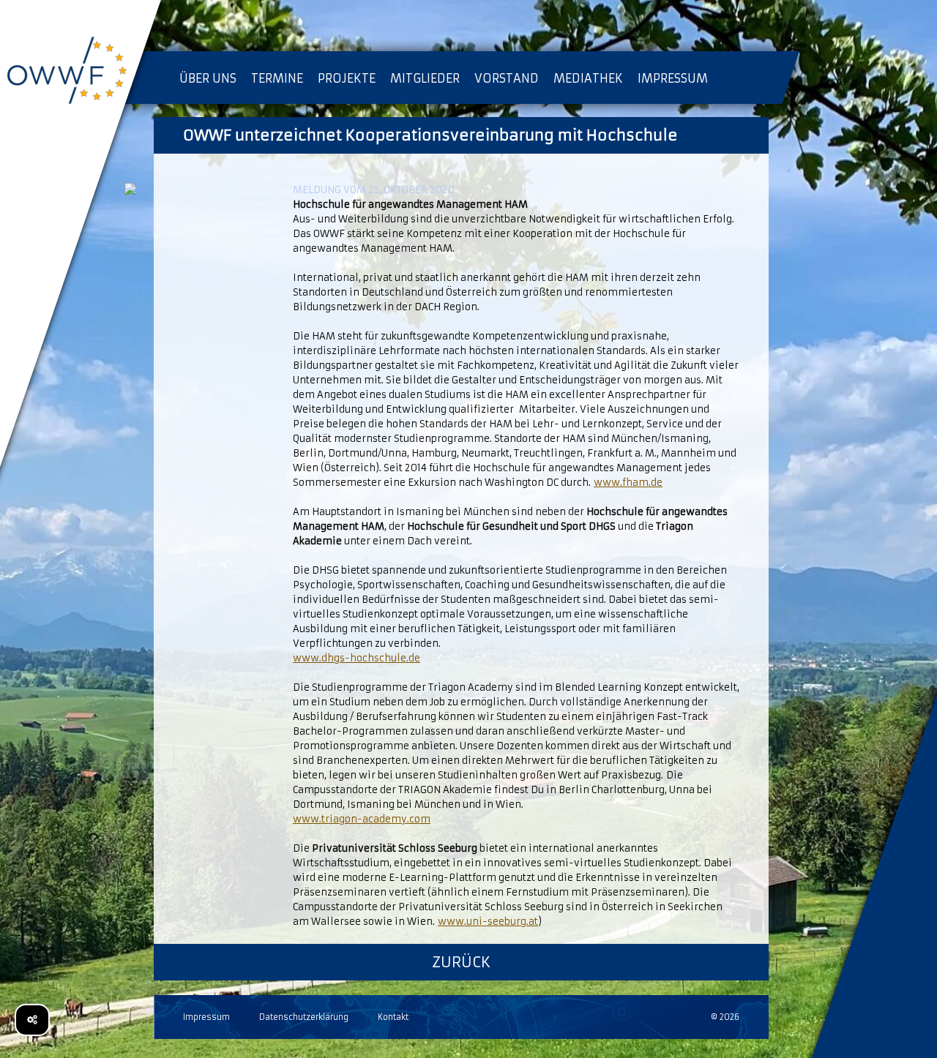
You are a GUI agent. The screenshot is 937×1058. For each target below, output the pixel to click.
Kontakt (393, 1017)
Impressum (206, 1017)
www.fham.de (628, 482)
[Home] (80, 73)
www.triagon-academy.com (361, 819)
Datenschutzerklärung (303, 1017)
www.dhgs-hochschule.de (356, 658)
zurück (461, 962)
